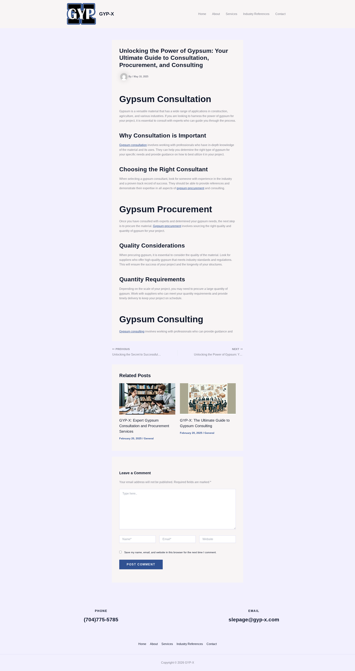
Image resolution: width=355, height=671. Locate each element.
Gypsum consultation (133, 145)
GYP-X (106, 14)
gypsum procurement (190, 188)
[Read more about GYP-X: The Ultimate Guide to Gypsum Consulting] (208, 398)
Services (231, 14)
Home (202, 14)
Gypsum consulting (131, 331)
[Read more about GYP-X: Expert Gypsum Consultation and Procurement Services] (147, 398)
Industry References (256, 14)
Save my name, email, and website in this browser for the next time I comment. (170, 552)
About (216, 14)
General (149, 438)
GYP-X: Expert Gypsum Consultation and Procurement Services (144, 425)
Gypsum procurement (167, 226)
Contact (280, 14)
